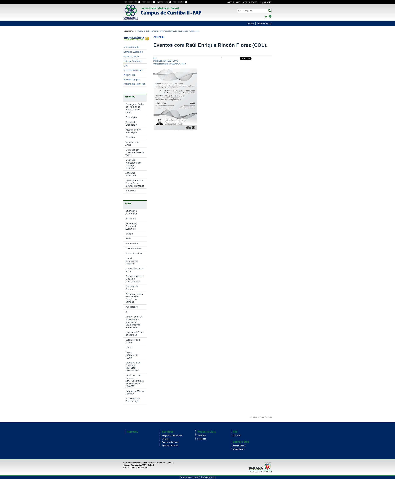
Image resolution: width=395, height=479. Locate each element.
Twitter (266, 16)
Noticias (154, 31)
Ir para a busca (163, 2)
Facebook (201, 439)
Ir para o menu (147, 2)
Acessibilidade (233, 2)
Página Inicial (143, 31)
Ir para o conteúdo (131, 2)
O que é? (237, 435)
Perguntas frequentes (172, 435)
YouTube (270, 16)
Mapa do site (239, 449)
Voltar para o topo (262, 417)
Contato (250, 23)
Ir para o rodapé (180, 2)
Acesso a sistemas (170, 442)
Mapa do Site (266, 2)
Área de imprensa (170, 445)
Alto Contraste (250, 2)
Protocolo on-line (264, 23)
